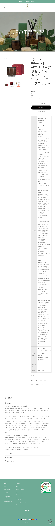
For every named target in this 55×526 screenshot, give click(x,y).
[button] (4, 7)
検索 (5, 486)
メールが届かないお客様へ (21, 503)
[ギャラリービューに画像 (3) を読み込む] (18, 84)
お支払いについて (20, 489)
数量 (32, 95)
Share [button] (34, 375)
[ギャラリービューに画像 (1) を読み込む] (6, 84)
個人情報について (8, 501)
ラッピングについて (20, 493)
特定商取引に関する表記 (8, 497)
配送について (19, 486)
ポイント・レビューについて (20, 499)
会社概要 (6, 493)
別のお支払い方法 (41, 111)
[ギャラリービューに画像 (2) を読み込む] (12, 84)
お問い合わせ (7, 489)
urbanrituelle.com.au (11, 449)
